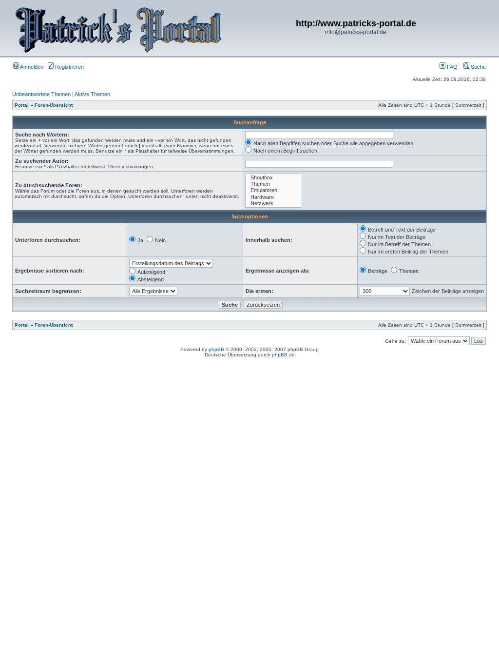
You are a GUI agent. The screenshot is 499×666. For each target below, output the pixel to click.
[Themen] (273, 184)
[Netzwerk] (273, 203)
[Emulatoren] (273, 190)
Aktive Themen (92, 94)
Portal (22, 105)
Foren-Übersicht (54, 105)
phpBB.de (283, 354)
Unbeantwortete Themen (41, 94)
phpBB (216, 349)
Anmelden (31, 67)
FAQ (451, 67)
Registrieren (69, 67)
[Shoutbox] (273, 178)
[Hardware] (273, 197)
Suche (477, 67)
